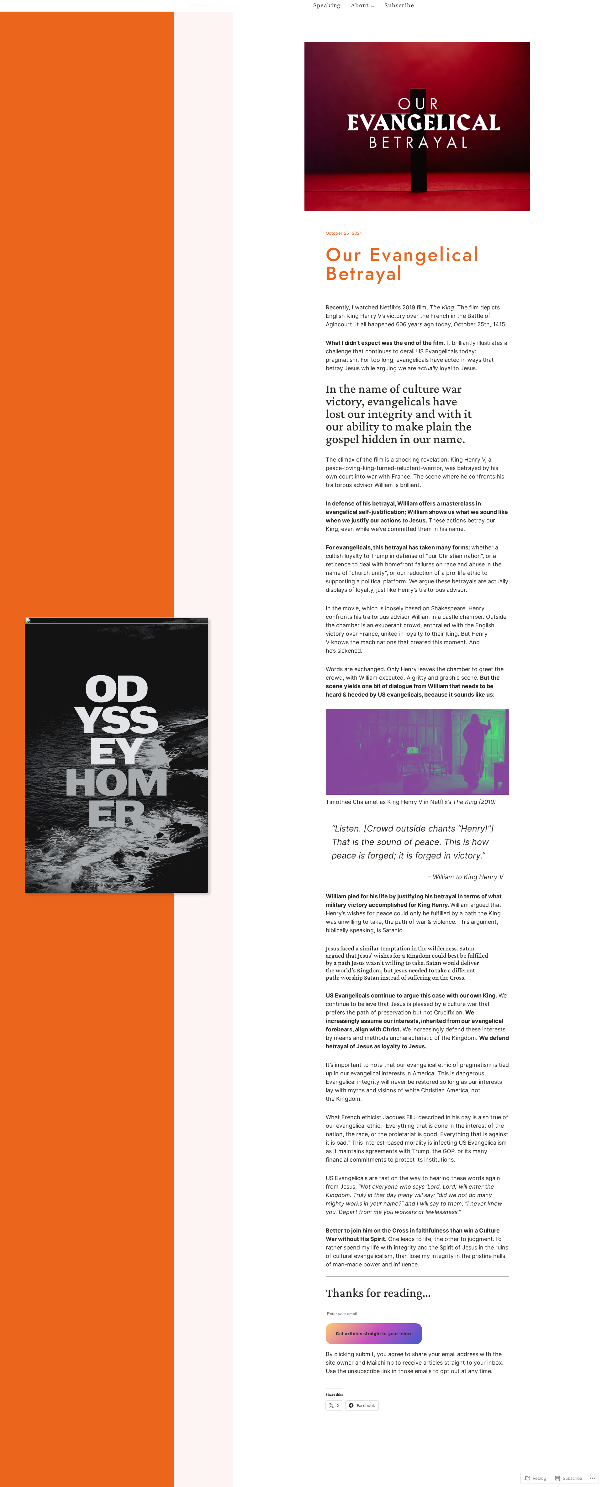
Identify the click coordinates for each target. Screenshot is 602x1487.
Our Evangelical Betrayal (403, 264)
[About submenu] (372, 6)
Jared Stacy (201, 5)
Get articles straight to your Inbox (374, 1333)
